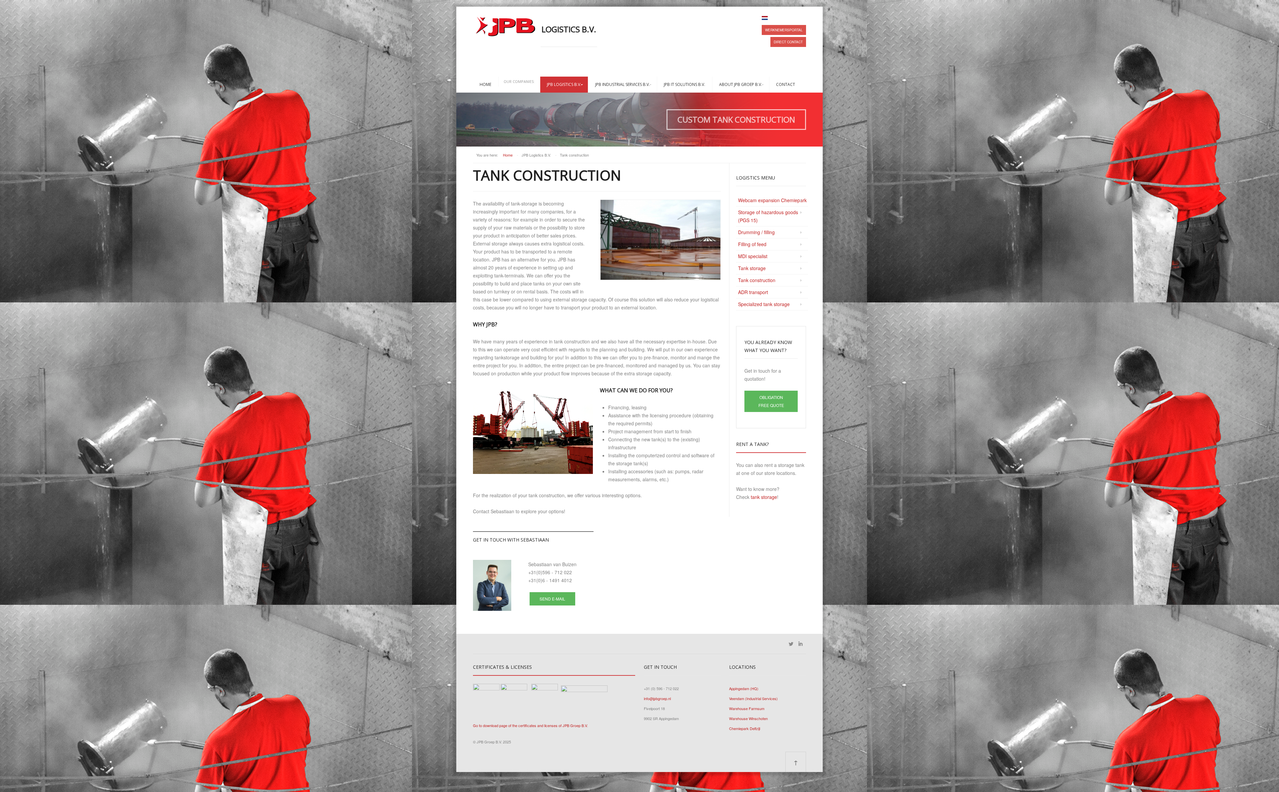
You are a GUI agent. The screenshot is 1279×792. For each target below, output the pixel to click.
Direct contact (788, 42)
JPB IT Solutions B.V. (684, 84)
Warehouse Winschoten (748, 718)
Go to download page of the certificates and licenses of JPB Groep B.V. (530, 725)
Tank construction (756, 280)
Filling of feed (752, 244)
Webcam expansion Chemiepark (772, 200)
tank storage (764, 497)
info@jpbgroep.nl (657, 698)
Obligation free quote (771, 401)
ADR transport (753, 292)
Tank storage (752, 268)
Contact (785, 84)
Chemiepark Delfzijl (744, 728)
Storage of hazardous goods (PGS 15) (768, 216)
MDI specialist (752, 256)
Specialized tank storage (764, 304)
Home (485, 84)
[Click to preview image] (660, 239)
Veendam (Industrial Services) (753, 698)
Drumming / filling (756, 232)
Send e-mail (552, 598)
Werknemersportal (784, 30)
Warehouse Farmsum (746, 708)
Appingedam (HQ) (743, 688)
